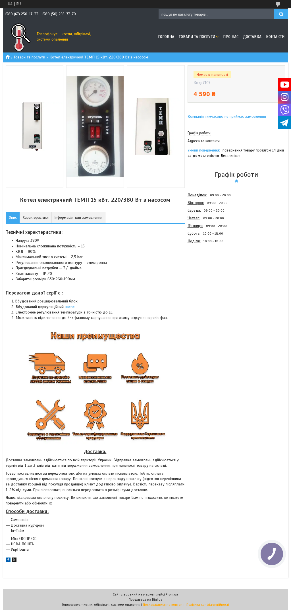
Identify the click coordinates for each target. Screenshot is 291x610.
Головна (166, 36)
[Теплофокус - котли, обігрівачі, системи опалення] (18, 37)
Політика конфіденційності (207, 605)
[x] (14, 560)
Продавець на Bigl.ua (146, 599)
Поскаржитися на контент (163, 605)
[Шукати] (281, 14)
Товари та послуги (197, 36)
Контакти (275, 36)
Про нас (230, 36)
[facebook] (8, 560)
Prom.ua (172, 594)
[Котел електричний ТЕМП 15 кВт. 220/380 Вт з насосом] (208, 275)
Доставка (252, 36)
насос (69, 306)
